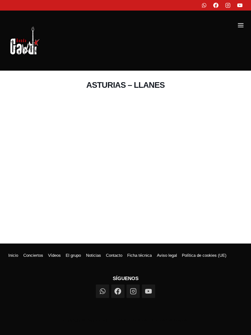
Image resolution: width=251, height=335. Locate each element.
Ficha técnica (139, 255)
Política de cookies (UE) (204, 255)
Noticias (93, 255)
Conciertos (33, 255)
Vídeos (54, 255)
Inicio (13, 255)
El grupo (73, 255)
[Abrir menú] (240, 26)
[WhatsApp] (204, 5)
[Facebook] (216, 5)
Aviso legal (167, 255)
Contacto (114, 255)
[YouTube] (240, 5)
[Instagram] (228, 5)
